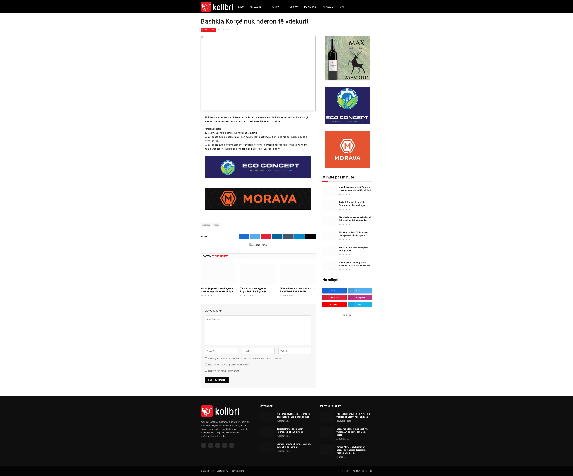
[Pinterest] (190, 147)
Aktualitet (256, 7)
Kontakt (345, 471)
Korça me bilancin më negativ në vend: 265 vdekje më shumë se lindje (352, 432)
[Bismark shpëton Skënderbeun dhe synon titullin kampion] (329, 236)
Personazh (310, 7)
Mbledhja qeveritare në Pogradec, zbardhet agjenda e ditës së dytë (218, 289)
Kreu (241, 7)
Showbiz (328, 7)
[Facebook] (190, 125)
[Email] (190, 154)
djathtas (206, 225)
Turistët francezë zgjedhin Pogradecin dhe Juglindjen (253, 289)
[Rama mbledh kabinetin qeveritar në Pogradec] (329, 251)
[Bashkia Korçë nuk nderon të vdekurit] (258, 73)
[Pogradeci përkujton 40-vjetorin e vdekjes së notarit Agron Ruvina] (327, 417)
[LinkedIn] (190, 140)
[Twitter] (190, 132)
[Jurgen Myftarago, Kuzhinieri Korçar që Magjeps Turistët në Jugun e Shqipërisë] (327, 450)
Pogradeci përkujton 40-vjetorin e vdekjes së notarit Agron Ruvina (353, 415)
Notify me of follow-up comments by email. (228, 365)
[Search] (366, 7)
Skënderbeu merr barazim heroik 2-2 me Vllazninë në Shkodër (297, 289)
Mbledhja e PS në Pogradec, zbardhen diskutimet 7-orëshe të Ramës (355, 264)
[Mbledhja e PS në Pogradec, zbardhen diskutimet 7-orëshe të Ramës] (329, 266)
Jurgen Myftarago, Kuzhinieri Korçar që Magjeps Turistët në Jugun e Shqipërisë (351, 450)
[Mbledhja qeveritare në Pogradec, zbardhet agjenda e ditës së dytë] (218, 274)
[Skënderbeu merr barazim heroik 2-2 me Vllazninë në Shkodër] (298, 274)
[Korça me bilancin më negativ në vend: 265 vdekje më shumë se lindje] (327, 432)
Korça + (276, 7)
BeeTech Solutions (235, 471)
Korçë (216, 225)
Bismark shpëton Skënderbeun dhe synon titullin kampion (354, 234)
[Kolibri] (217, 7)
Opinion (293, 7)
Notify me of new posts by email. (223, 371)
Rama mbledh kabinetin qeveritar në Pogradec (355, 249)
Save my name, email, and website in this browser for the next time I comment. (245, 358)
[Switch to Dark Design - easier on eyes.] (370, 7)
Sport (343, 7)
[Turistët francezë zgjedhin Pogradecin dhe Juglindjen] (258, 274)
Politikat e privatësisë (362, 471)
